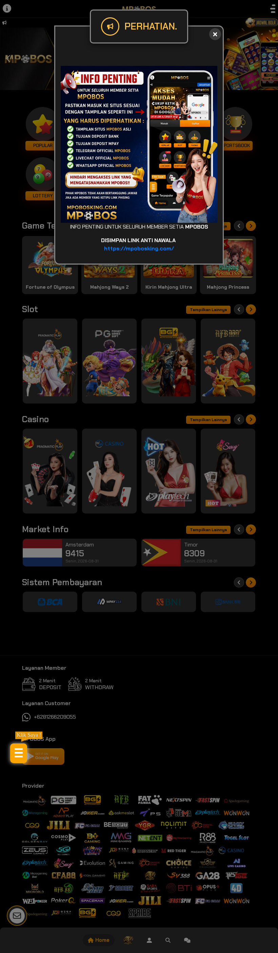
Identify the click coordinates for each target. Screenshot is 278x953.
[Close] (215, 34)
